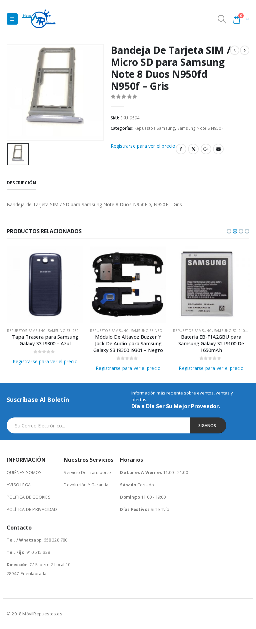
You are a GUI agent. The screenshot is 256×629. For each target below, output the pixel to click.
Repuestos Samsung (154, 128)
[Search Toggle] (222, 19)
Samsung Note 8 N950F (200, 128)
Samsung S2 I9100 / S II (235, 330)
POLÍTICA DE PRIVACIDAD (32, 509)
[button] (229, 231)
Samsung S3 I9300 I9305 (69, 330)
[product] (45, 284)
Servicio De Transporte (87, 472)
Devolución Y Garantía (86, 485)
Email (218, 149)
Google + (206, 149)
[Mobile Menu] (12, 19)
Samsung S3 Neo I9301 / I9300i (159, 330)
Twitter (193, 149)
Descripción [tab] (21, 183)
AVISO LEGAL (20, 485)
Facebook (181, 149)
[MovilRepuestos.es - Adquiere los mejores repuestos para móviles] (38, 19)
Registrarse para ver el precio (143, 146)
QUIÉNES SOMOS (24, 472)
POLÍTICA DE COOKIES (29, 497)
